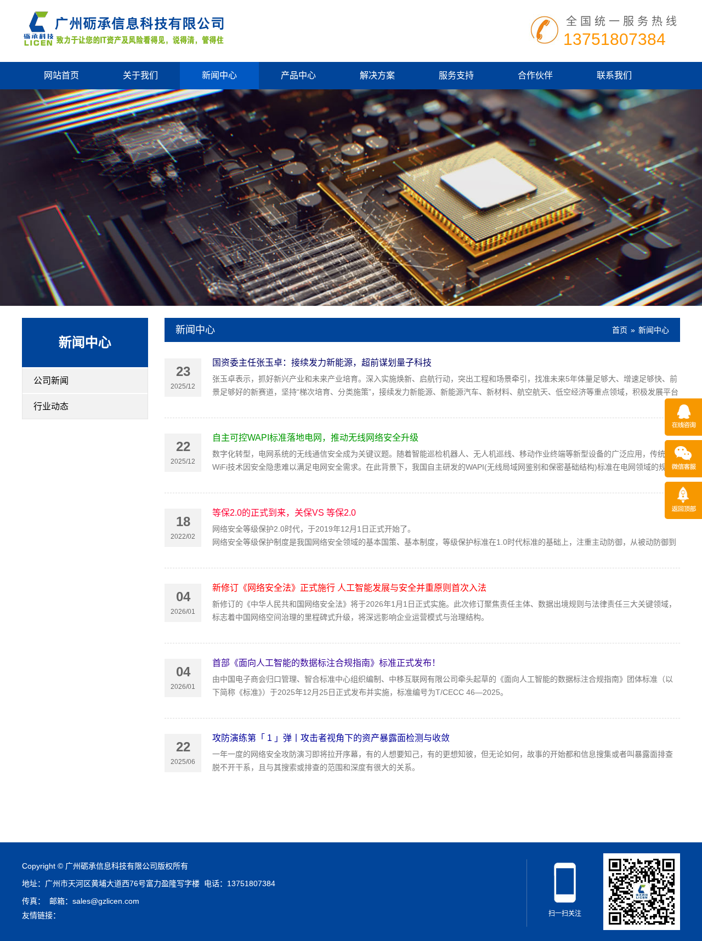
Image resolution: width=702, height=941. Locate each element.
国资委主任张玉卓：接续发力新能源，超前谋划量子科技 (322, 362)
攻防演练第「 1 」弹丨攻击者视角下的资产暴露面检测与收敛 (331, 738)
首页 (619, 330)
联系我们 (614, 75)
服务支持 (456, 75)
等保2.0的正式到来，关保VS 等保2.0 (284, 512)
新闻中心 (219, 75)
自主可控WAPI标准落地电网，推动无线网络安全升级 (315, 437)
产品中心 (298, 75)
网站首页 (61, 75)
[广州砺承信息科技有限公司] (123, 27)
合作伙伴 (535, 75)
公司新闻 (51, 380)
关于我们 (140, 75)
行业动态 (51, 406)
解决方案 (377, 75)
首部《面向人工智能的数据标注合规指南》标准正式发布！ (326, 663)
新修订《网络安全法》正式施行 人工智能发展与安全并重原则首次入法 (349, 587)
